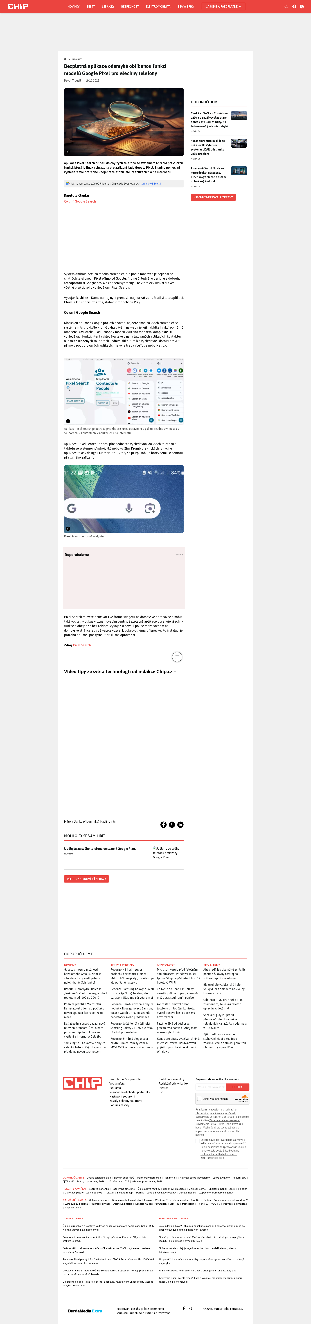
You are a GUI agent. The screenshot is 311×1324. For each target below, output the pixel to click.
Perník (140, 1192)
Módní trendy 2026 (118, 1181)
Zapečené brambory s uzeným (216, 1192)
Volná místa (117, 1083)
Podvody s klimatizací (235, 1203)
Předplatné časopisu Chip (125, 1079)
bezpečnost (166, 965)
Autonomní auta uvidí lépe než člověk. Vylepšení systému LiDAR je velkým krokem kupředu (105, 1239)
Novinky (73, 6)
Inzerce (163, 1087)
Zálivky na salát (238, 1188)
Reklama (115, 1087)
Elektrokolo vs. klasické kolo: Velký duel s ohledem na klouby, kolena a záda (224, 989)
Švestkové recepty (165, 1192)
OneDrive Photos (201, 1200)
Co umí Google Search (80, 201)
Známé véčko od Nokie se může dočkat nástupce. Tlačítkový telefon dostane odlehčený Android (209, 175)
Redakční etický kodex (173, 1083)
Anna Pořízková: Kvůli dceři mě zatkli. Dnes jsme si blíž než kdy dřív (197, 1270)
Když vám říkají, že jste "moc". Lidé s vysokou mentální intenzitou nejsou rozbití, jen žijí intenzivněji (200, 1279)
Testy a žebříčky (122, 965)
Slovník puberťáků (124, 1177)
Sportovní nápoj (218, 1188)
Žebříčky (108, 6)
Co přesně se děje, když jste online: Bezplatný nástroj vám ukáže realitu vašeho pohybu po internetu (108, 1283)
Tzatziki (109, 1192)
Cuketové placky (74, 1192)
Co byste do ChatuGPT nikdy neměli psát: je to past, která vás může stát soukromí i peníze (178, 993)
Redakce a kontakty (171, 1079)
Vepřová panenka (99, 1188)
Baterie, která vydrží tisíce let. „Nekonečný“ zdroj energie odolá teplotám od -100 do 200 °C (85, 993)
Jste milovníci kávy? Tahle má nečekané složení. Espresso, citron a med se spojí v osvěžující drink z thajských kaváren (202, 1227)
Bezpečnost (130, 6)
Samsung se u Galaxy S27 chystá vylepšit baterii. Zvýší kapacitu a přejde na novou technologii (85, 1047)
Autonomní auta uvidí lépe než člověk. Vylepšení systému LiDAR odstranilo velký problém (208, 147)
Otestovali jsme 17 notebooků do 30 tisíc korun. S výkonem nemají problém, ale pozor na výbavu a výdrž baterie (108, 1272)
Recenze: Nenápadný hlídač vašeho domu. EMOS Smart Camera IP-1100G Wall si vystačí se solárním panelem (108, 1261)
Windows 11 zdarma (76, 1203)
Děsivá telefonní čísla (99, 1177)
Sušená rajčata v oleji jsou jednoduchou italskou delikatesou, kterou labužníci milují (197, 1250)
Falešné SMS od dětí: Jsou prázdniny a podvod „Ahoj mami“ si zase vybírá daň (178, 1028)
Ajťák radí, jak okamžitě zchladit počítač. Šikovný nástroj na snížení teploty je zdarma (224, 974)
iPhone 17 (202, 1203)
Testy (91, 6)
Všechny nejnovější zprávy (86, 879)
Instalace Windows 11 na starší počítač (166, 1200)
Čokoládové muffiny (149, 1188)
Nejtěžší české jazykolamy (195, 1177)
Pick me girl (170, 1177)
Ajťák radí (68, 1181)
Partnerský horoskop (149, 1177)
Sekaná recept (125, 1192)
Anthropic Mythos (101, 1203)
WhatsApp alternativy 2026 (147, 1181)
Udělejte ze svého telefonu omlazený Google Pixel (100, 848)
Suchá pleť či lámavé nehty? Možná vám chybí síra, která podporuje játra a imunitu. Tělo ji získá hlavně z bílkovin (202, 1239)
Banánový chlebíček (174, 1188)
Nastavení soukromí (122, 1096)
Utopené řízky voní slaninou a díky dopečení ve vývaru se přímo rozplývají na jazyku (201, 1261)
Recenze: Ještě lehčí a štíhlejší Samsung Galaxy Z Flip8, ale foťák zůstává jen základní (132, 1028)
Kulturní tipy (239, 1177)
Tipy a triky (186, 6)
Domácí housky (187, 1192)
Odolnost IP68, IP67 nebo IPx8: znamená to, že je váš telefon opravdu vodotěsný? (223, 1004)
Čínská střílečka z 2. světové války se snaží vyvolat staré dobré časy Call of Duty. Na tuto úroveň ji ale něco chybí (209, 120)
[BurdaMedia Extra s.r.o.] (82, 1083)
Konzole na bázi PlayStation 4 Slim (154, 1203)
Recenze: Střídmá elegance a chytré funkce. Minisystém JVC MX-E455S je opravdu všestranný (132, 1043)
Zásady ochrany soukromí (125, 1100)
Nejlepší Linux (73, 1207)
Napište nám (108, 821)
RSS (161, 1092)
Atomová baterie (122, 1203)
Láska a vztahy (221, 1177)
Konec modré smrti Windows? (231, 1200)
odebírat (238, 1087)
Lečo (149, 1192)
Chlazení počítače (99, 1200)
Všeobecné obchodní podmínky (129, 1092)
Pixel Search (82, 645)
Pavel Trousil (72, 80)
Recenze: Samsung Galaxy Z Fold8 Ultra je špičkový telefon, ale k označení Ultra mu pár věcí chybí (132, 993)
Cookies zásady (119, 1105)
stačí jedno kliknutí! (150, 183)
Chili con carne (197, 1188)
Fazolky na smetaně (123, 1188)
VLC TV (215, 1203)
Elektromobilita (158, 6)
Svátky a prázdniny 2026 (90, 1181)
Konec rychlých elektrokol (126, 1200)
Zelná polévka (94, 1192)
